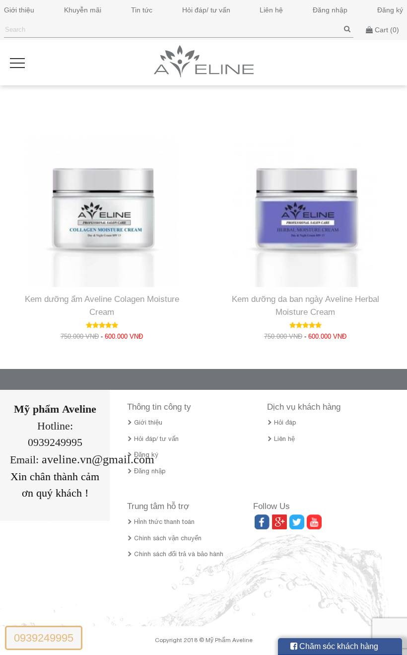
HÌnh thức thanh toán (164, 522)
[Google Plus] (278, 521)
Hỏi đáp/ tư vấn (206, 10)
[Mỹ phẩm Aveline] (204, 75)
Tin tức (141, 10)
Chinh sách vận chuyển (168, 539)
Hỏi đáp (285, 423)
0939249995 (43, 638)
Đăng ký (390, 10)
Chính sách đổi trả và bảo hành (178, 555)
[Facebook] (260, 521)
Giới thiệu (19, 10)
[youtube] (312, 521)
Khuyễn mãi (82, 10)
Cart (386, 30)
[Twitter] (295, 521)
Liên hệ (271, 10)
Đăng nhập (330, 10)
